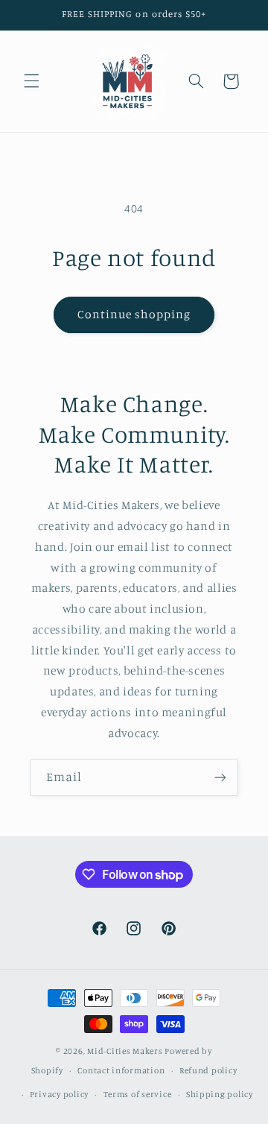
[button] (31, 81)
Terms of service (137, 1094)
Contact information (121, 1070)
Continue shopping (134, 314)
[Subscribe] (220, 777)
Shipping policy (219, 1094)
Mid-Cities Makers (125, 1051)
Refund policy (208, 1070)
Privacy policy (59, 1094)
